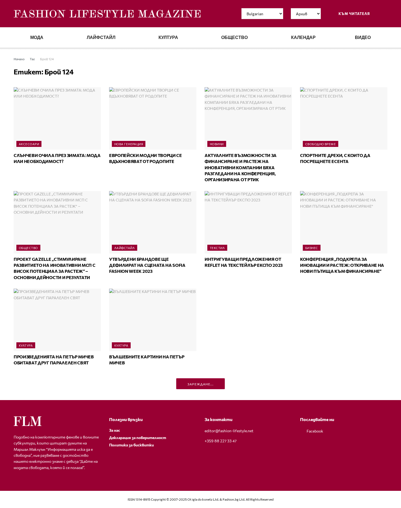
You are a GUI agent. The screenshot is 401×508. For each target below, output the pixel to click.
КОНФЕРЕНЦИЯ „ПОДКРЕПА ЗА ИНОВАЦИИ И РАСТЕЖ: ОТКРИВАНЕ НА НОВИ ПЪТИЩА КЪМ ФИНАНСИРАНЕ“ (342, 265)
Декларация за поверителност (137, 437)
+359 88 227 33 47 (221, 441)
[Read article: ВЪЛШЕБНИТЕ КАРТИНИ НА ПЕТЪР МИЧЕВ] (152, 320)
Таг (32, 59)
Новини (217, 144)
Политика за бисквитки (131, 445)
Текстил (217, 248)
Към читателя (354, 13)
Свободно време (320, 144)
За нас (114, 430)
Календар (303, 37)
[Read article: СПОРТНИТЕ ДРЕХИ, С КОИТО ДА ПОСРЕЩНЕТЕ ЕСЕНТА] (343, 118)
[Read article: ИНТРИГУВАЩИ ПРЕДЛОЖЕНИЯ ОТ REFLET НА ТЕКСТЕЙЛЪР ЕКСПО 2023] (248, 222)
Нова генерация (128, 144)
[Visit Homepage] (107, 14)
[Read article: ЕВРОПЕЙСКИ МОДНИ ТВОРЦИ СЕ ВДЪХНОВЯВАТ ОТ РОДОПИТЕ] (152, 118)
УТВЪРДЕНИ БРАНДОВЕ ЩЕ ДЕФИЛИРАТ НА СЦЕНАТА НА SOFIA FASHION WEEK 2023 (147, 265)
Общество (234, 37)
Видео (363, 37)
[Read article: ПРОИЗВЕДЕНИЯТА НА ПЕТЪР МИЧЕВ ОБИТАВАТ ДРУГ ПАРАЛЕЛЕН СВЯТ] (57, 320)
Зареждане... (200, 384)
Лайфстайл (101, 37)
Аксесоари (29, 144)
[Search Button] (385, 13)
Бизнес (311, 248)
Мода (36, 37)
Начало (19, 59)
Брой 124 (47, 59)
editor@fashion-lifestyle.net (229, 430)
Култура (168, 37)
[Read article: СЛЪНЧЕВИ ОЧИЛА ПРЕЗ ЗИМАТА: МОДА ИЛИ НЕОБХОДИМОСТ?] (57, 118)
